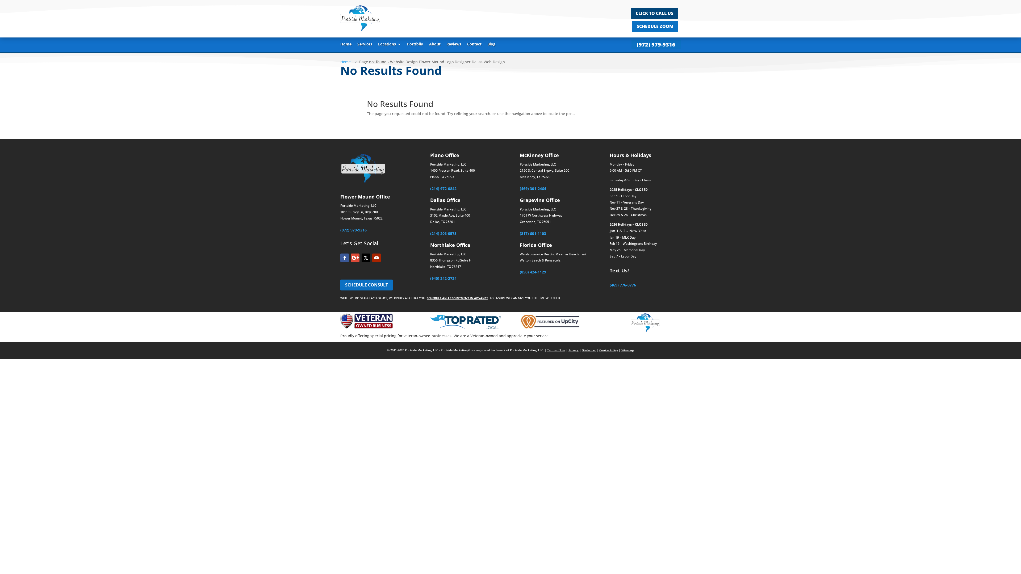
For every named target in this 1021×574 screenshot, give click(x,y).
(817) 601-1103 (533, 233)
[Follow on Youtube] (376, 258)
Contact (474, 44)
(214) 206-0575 (443, 233)
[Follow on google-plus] (355, 258)
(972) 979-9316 (656, 44)
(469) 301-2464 (533, 188)
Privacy (573, 350)
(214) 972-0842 (443, 188)
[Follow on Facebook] (344, 258)
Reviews (453, 44)
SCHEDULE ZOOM (655, 26)
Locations (387, 44)
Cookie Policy (608, 350)
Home (346, 44)
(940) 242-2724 (443, 278)
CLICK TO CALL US (654, 13)
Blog (491, 44)
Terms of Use (556, 350)
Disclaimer (589, 350)
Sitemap (627, 350)
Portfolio (415, 44)
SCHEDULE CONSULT (366, 285)
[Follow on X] (366, 258)
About (435, 44)
